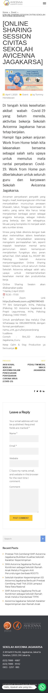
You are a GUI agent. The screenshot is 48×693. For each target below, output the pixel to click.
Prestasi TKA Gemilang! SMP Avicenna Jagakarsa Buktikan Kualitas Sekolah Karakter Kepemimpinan (25, 557)
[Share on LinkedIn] (43, 391)
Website (13, 458)
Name (13, 433)
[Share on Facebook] (34, 391)
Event (25, 94)
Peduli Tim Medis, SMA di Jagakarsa (36, 367)
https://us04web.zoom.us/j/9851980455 (23, 301)
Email (13, 446)
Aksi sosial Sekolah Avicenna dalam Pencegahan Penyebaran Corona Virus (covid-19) (11, 372)
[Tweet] (37, 391)
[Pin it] (40, 391)
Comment (14, 487)
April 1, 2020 (11, 94)
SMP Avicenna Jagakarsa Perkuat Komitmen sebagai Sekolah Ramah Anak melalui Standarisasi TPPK (23, 594)
